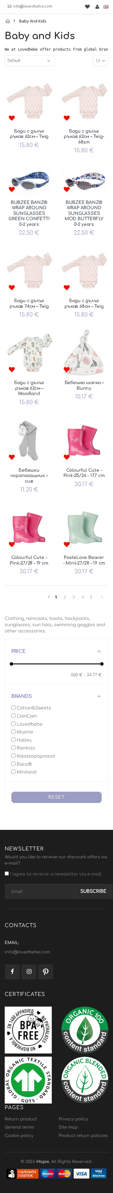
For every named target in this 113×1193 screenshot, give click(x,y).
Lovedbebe (29, 724)
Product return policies (83, 1136)
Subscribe (93, 891)
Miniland (25, 772)
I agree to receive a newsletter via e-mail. (55, 874)
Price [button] (18, 651)
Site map (68, 1127)
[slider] (11, 664)
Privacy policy (73, 1119)
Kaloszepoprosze (35, 756)
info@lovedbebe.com (32, 6)
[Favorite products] (87, 6)
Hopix (42, 1162)
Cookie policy (19, 1136)
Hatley (23, 740)
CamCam (26, 716)
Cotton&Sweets (33, 708)
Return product (21, 1119)
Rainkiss (25, 748)
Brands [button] (21, 696)
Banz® (23, 764)
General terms (19, 1127)
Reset (56, 797)
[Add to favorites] (11, 118)
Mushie (24, 732)
